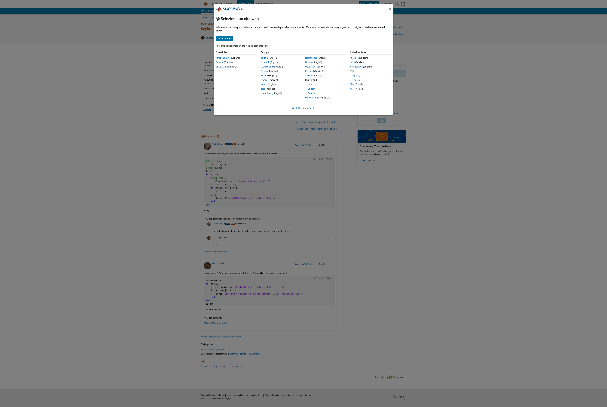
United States (222, 66)
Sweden (309, 75)
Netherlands (311, 58)
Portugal (309, 71)
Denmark (265, 62)
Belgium (264, 58)
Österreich (310, 66)
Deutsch (312, 84)
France (264, 80)
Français (312, 93)
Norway (309, 62)
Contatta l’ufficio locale (303, 108)
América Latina (223, 58)
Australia (354, 58)
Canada (220, 62)
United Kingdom (313, 97)
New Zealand (356, 66)
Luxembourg (267, 93)
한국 (352, 89)
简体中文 (357, 75)
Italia (263, 89)
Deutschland (267, 66)
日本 (352, 84)
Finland (264, 75)
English (311, 89)
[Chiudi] (390, 9)
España (264, 71)
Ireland (264, 84)
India (352, 62)
